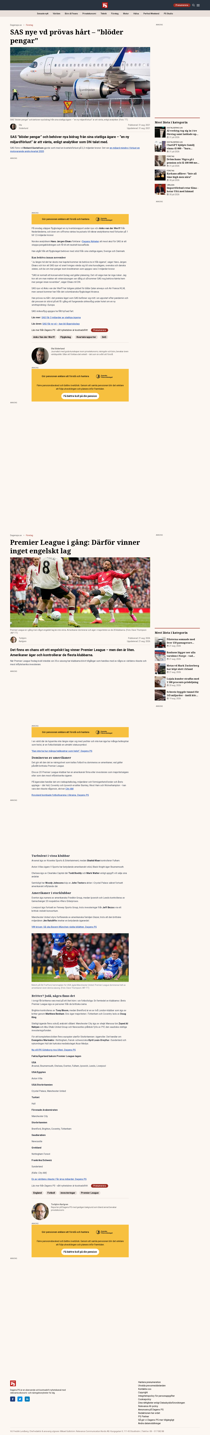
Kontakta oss (144, 1389)
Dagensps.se (16, 25)
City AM (69, 788)
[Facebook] (12, 1399)
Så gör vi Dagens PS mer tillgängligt (156, 1420)
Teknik (104, 13)
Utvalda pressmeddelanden (152, 1385)
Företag (115, 13)
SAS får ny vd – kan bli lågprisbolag (61, 323)
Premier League (90, 1192)
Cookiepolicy (144, 1399)
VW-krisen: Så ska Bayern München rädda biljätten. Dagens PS (64, 927)
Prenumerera (182, 5)
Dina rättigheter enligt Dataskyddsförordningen (161, 1402)
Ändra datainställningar (149, 1423)
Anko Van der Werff (44, 337)
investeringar (68, 1192)
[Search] (193, 5)
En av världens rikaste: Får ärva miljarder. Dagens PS (59, 1179)
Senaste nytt (42, 13)
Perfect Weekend (151, 13)
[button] (80, 957)
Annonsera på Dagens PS (151, 1409)
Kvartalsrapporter (86, 337)
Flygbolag (65, 337)
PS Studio (168, 13)
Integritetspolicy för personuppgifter (156, 1396)
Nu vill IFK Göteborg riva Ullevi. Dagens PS (54, 1050)
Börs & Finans (71, 13)
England (37, 1192)
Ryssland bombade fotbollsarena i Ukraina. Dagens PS (60, 795)
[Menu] (198, 5)
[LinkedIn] (27, 1399)
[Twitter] (19, 1399)
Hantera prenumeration (149, 1382)
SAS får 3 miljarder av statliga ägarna (61, 317)
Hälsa (136, 13)
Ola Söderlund (58, 348)
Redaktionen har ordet (149, 1413)
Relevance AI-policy (148, 1406)
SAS (104, 337)
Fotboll (51, 1192)
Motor (126, 13)
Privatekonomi (89, 13)
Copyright (143, 1392)
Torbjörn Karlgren (59, 1204)
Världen (56, 13)
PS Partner (143, 1416)
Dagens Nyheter (90, 241)
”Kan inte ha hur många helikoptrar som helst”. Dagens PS (62, 751)
